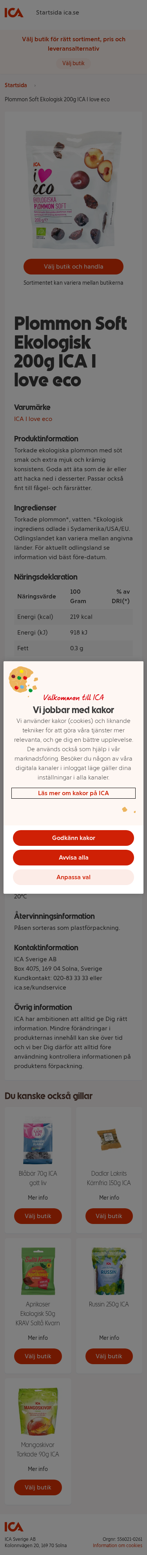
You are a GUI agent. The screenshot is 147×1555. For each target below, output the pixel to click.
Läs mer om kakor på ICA (73, 793)
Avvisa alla (74, 857)
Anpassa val (73, 877)
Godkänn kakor (73, 838)
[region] (73, 777)
